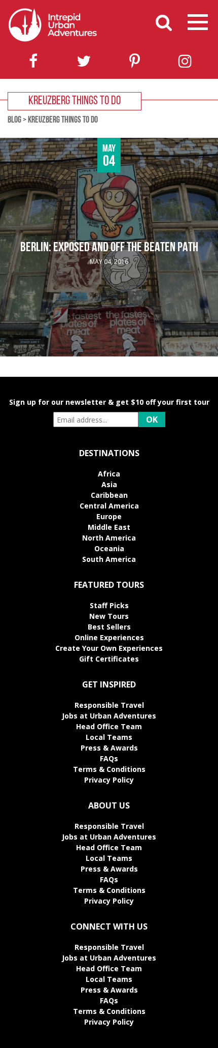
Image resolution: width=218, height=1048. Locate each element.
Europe (109, 516)
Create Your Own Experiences (109, 648)
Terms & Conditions (109, 769)
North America (109, 538)
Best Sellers (109, 627)
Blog (14, 120)
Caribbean (109, 495)
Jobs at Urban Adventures (109, 716)
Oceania (109, 548)
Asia (109, 484)
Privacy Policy (109, 780)
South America (109, 559)
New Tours (109, 616)
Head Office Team (109, 726)
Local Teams (109, 737)
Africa (109, 473)
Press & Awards (109, 748)
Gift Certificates (109, 659)
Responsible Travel (109, 705)
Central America (109, 506)
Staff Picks (109, 605)
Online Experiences (109, 637)
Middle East (109, 527)
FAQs (109, 758)
